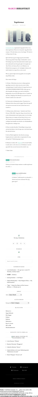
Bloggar (22, 25)
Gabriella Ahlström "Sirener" (14, 347)
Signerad (20, 142)
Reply (13, 173)
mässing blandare (11, 277)
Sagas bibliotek (9, 313)
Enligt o (8, 317)
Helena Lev (8, 311)
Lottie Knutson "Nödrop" (13, 341)
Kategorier (8, 303)
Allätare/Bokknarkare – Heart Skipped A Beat (18, 280)
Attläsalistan (21, 238)
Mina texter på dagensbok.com (20, 337)
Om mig (16, 238)
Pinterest (15, 370)
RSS (25, 370)
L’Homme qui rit (17, 287)
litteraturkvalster (15, 160)
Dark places (8, 321)
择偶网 (9, 274)
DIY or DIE (8, 325)
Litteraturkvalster (10, 47)
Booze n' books (9, 323)
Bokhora (14, 274)
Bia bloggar (8, 315)
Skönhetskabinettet (10, 327)
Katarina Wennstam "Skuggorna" (15, 344)
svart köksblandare (11, 270)
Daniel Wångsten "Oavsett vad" (14, 354)
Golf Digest (20, 277)
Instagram (25, 367)
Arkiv (7, 294)
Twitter (14, 367)
